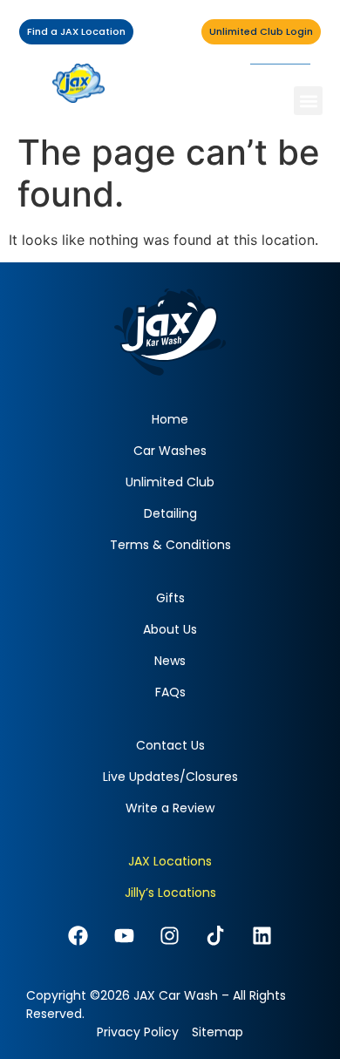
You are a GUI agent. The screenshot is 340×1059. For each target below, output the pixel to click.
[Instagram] (170, 936)
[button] (308, 100)
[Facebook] (78, 936)
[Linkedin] (262, 936)
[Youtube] (124, 936)
